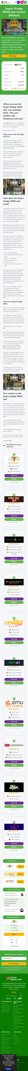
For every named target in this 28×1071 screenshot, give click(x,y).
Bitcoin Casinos (5, 1052)
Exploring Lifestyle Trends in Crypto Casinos (11, 894)
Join (20, 867)
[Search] (18, 2)
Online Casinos (5, 1049)
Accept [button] (8, 1068)
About (15, 1034)
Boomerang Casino (6, 1006)
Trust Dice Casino (6, 1007)
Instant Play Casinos (7, 1038)
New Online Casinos (6, 1051)
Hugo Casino (5, 1004)
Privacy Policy (17, 1040)
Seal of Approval (18, 1042)
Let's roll (14, 476)
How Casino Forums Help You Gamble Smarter (11, 910)
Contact (15, 1036)
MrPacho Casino (5, 1009)
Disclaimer (16, 1038)
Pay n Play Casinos (6, 1047)
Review (14, 479)
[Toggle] (25, 2)
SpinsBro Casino (6, 1011)
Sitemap (16, 1044)
